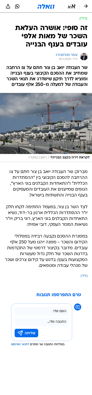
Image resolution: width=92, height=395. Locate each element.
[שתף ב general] (8, 6)
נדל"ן (84, 276)
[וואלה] (46, 6)
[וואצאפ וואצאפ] (17, 6)
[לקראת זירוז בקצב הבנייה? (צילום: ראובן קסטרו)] (46, 127)
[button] (71, 6)
